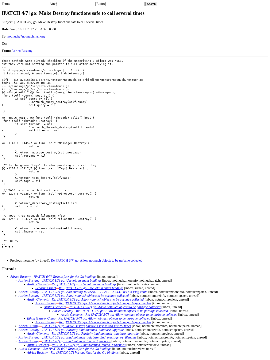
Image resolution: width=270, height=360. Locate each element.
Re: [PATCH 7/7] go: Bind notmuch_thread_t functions (89, 345)
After (53, 3)
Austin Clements (38, 284)
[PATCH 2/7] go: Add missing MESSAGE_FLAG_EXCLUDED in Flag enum (94, 292)
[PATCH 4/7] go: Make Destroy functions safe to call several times (86, 326)
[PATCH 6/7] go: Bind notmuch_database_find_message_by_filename (89, 337)
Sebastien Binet (45, 288)
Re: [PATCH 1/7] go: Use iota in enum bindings (84, 284)
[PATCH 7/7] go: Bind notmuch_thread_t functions (76, 341)
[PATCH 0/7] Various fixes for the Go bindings (65, 276)
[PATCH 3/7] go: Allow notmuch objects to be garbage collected (85, 295)
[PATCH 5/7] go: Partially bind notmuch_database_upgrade (83, 330)
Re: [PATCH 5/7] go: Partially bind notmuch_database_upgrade (95, 333)
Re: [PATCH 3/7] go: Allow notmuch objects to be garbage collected (96, 260)
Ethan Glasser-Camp (41, 318)
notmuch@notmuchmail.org (26, 36)
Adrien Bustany (21, 50)
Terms (6, 3)
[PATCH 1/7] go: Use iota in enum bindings (71, 280)
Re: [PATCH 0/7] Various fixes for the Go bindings (77, 349)
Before (100, 3)
